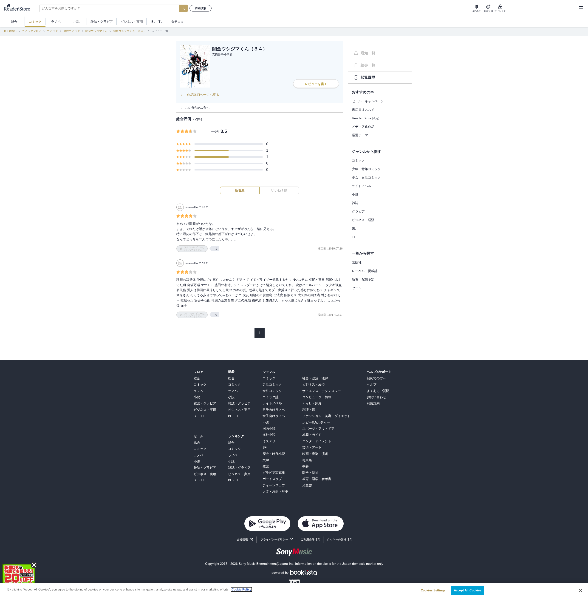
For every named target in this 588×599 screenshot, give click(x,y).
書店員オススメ (363, 109)
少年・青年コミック (366, 169)
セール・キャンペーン (368, 101)
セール (357, 288)
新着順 (240, 190)
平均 (215, 131)
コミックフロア (31, 31)
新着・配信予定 (363, 279)
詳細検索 (200, 8)
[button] (339, 540)
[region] (294, 591)
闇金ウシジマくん (96, 31)
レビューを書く (316, 84)
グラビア (358, 211)
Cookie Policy (241, 589)
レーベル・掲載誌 (365, 271)
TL (354, 237)
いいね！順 (279, 190)
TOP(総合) (10, 31)
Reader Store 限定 (365, 118)
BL (354, 228)
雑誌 (355, 203)
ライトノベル (361, 186)
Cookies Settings (433, 590)
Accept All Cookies (467, 590)
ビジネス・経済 (363, 220)
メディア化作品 (363, 126)
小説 (355, 194)
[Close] (581, 590)
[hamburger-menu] (581, 8)
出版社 (357, 262)
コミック (52, 31)
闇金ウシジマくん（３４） (129, 31)
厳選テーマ (360, 135)
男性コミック (71, 31)
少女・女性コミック (366, 177)
